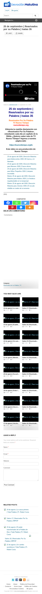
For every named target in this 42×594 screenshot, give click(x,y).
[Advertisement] (21, 60)
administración (13, 104)
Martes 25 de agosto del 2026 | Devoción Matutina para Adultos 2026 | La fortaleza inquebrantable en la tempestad (21, 178)
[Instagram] (34, 203)
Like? (10, 33)
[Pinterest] (12, 207)
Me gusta (15, 10)
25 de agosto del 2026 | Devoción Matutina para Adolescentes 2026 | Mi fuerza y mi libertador (21, 159)
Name (5, 447)
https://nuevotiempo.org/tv (21, 145)
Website (6, 461)
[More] (30, 207)
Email (5, 454)
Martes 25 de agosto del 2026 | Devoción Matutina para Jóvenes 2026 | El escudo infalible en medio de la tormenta (21, 186)
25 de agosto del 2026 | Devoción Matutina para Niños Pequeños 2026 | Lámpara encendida (21, 171)
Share (20, 33)
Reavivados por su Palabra (11, 285)
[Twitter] (25, 203)
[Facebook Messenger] (21, 207)
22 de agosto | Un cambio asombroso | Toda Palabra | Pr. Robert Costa (17, 547)
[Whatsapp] (17, 203)
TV (20, 285)
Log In (7, 10)
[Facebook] (8, 203)
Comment (7, 468)
